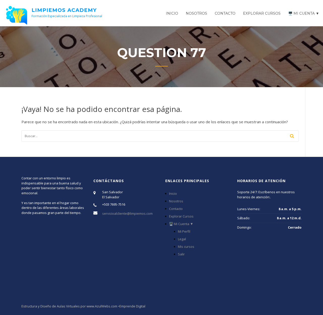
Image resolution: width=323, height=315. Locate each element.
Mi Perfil (184, 231)
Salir (181, 254)
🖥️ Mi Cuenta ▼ (303, 13)
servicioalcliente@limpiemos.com (127, 213)
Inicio (172, 13)
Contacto (225, 13)
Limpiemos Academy (64, 10)
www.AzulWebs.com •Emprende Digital (116, 306)
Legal (182, 239)
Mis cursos (186, 246)
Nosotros (196, 13)
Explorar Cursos (262, 13)
